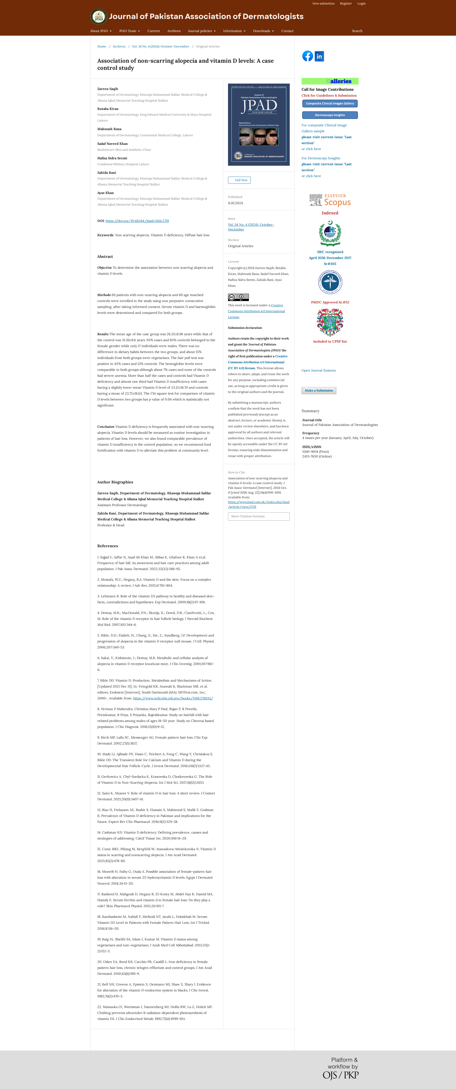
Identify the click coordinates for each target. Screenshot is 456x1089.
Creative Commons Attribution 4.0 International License (256, 311)
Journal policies (200, 31)
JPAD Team (128, 31)
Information (233, 31)
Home (101, 46)
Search (357, 31)
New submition (324, 3)
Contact (287, 31)
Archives (173, 31)
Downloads (262, 31)
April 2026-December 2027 (330, 258)
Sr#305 (330, 264)
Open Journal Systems (319, 370)
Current (153, 31)
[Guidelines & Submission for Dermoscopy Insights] (330, 119)
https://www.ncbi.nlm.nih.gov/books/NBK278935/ (173, 698)
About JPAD (99, 31)
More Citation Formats (248, 516)
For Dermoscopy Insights (321, 158)
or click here (311, 149)
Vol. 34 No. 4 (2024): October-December (160, 46)
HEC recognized (330, 252)
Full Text (240, 180)
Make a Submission (319, 390)
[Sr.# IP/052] (330, 293)
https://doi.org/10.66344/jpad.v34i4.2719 (137, 221)
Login (361, 3)
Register (346, 3)
